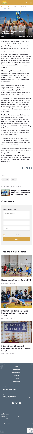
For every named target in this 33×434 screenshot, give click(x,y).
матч (13, 179)
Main (16, 366)
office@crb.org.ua (9, 389)
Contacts (16, 381)
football (5, 179)
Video (16, 378)
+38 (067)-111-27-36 (9, 397)
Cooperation (16, 372)
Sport (10, 7)
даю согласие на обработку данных (15, 235)
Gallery (16, 375)
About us (16, 369)
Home (3, 7)
